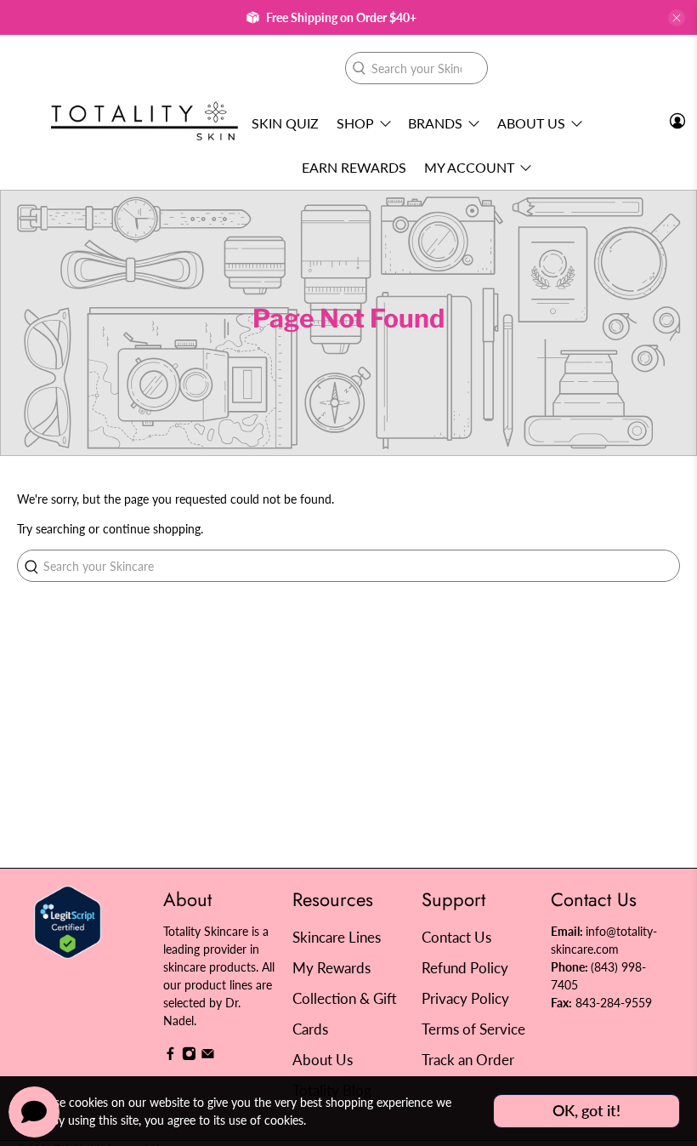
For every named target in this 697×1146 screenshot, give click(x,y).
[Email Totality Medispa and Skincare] (208, 1056)
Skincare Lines (336, 937)
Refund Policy (465, 968)
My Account (469, 167)
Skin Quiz (285, 123)
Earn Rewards (354, 167)
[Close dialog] (658, 408)
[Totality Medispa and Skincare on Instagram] (189, 1056)
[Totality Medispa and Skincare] (144, 121)
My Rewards (331, 968)
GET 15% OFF (183, 662)
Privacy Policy (465, 998)
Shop (355, 123)
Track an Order (468, 1060)
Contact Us (456, 937)
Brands (435, 123)
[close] (676, 17)
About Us (531, 123)
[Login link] (677, 121)
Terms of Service (473, 1029)
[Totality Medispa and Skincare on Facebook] (170, 1056)
